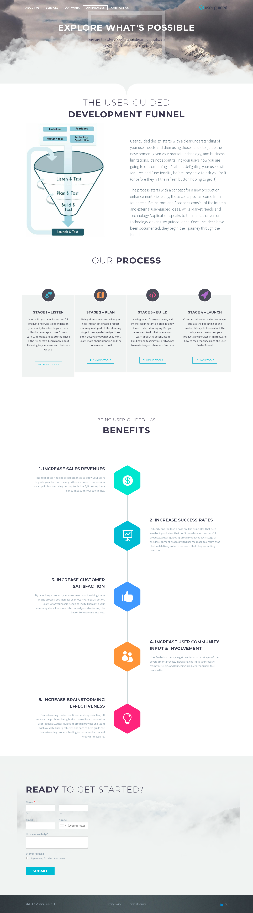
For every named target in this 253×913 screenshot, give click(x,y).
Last (60, 813)
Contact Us (120, 7)
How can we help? (37, 834)
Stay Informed (35, 853)
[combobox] (63, 825)
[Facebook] (217, 904)
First (28, 813)
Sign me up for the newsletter (48, 858)
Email (30, 820)
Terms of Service (137, 904)
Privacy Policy (114, 904)
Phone (63, 820)
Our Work (72, 7)
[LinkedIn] (221, 904)
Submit (40, 871)
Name (30, 802)
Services (52, 7)
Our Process (95, 7)
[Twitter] (226, 904)
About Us (32, 7)
